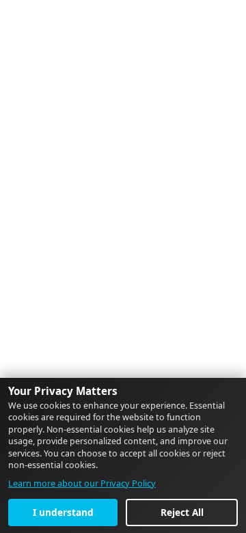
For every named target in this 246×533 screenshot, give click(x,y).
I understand (63, 512)
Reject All (182, 512)
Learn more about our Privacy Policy (82, 483)
